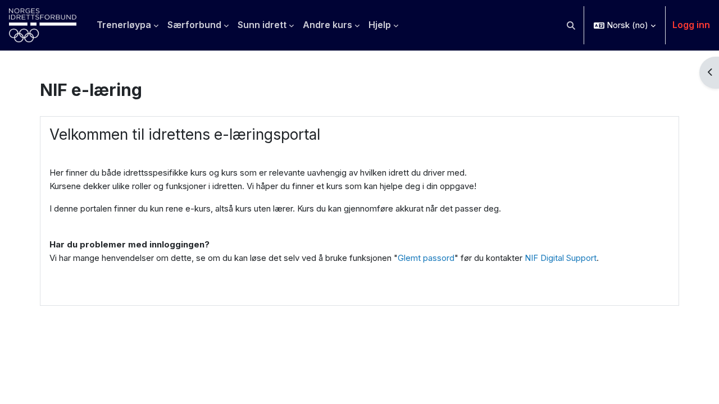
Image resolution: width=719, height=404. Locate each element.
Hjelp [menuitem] (379, 24)
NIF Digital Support (561, 257)
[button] (571, 25)
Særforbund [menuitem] (194, 24)
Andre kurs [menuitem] (327, 24)
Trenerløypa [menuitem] (124, 24)
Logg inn (691, 24)
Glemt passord (426, 257)
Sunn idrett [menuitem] (262, 24)
